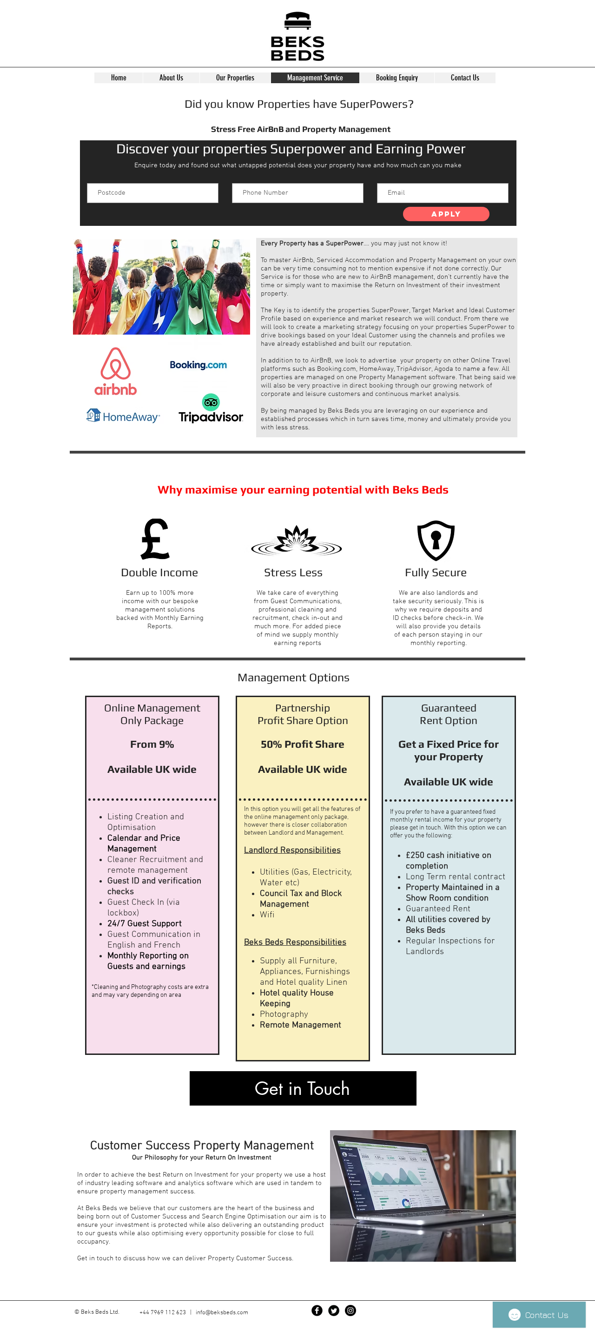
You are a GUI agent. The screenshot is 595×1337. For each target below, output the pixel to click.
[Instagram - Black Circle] (350, 1310)
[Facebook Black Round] (317, 1310)
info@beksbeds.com (222, 1313)
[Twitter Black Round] (333, 1310)
